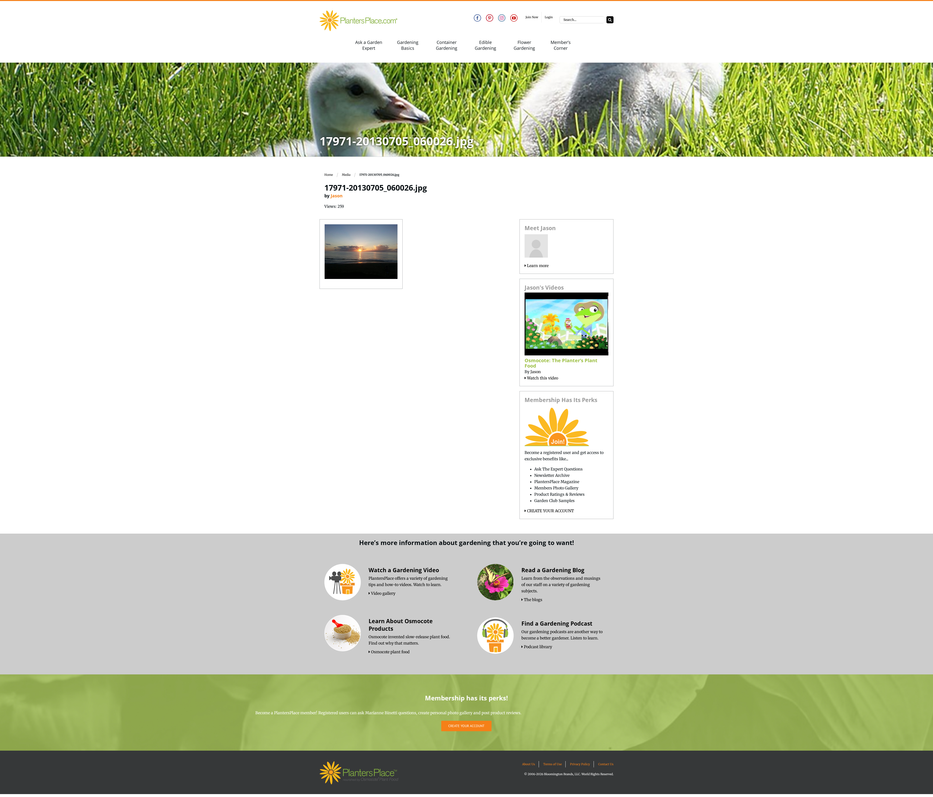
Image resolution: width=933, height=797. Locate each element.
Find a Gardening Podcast (556, 623)
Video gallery (382, 593)
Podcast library (537, 646)
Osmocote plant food (390, 651)
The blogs (532, 599)
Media (346, 174)
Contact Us (605, 764)
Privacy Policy (580, 764)
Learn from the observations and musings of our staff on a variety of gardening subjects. (560, 584)
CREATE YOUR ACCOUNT (550, 510)
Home (328, 174)
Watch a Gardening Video (404, 570)
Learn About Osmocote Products (401, 624)
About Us (528, 764)
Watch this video (542, 378)
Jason (337, 196)
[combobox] (582, 19)
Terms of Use (552, 764)
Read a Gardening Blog (552, 570)
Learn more (537, 265)
